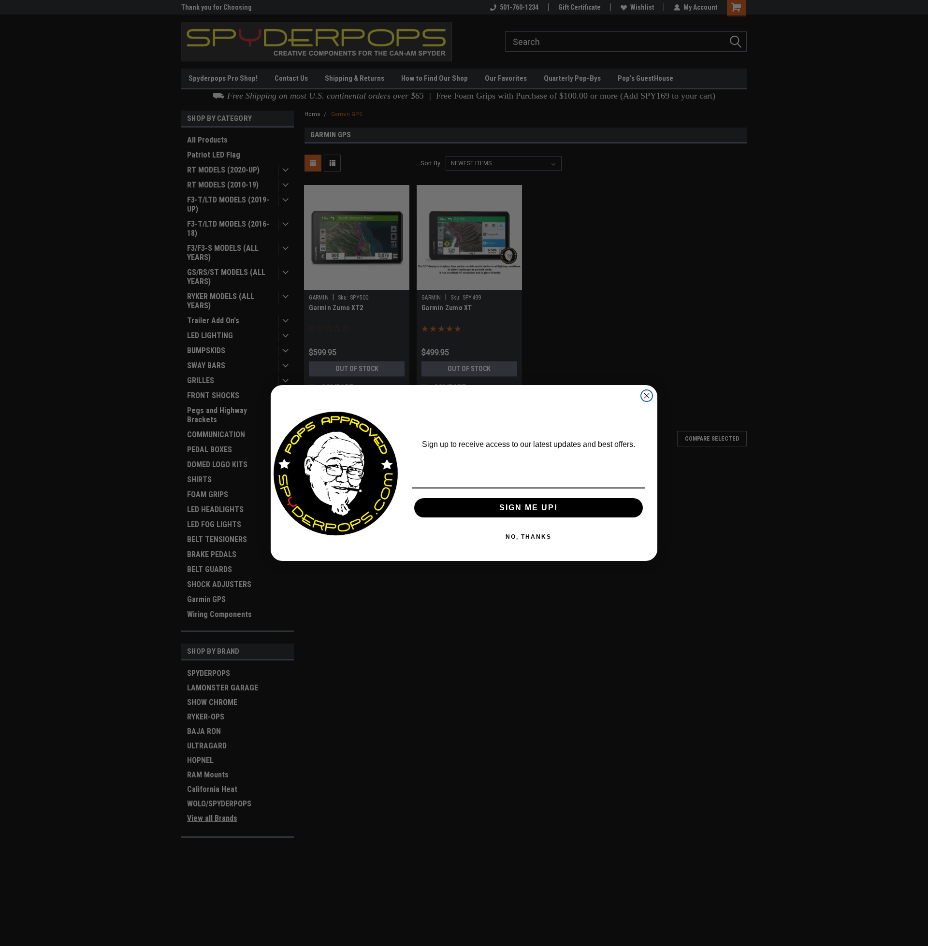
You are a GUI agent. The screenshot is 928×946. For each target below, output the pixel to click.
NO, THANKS (528, 536)
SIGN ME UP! (528, 507)
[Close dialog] (646, 395)
